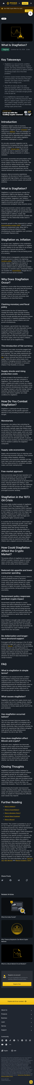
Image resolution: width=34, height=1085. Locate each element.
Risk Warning (27, 1075)
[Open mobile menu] (31, 3)
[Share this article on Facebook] (10, 880)
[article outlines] (30, 13)
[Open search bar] (19, 3)
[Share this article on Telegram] (19, 880)
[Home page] (12, 3)
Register (25, 3)
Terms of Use (21, 1075)
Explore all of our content (16, 1001)
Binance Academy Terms (7, 1076)
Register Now (17, 984)
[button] (31, 3)
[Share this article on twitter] (2, 880)
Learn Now (29, 10)
